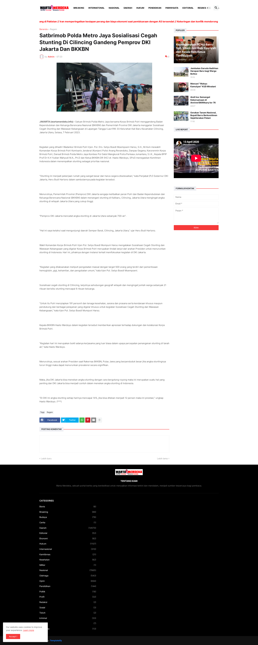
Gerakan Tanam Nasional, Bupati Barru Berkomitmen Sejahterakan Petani (203, 115)
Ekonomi (67, 538)
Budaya (67, 517)
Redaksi (202, 8)
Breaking (78, 8)
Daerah (128, 8)
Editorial (188, 8)
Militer (67, 565)
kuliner (67, 623)
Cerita (67, 522)
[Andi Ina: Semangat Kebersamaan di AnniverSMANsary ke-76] (181, 100)
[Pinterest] (87, 420)
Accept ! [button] (13, 636)
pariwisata (67, 628)
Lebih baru (46, 458)
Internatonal (96, 8)
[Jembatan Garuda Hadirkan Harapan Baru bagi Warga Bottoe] (181, 72)
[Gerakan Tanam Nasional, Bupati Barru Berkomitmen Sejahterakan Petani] (181, 116)
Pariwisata (171, 8)
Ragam (53, 29)
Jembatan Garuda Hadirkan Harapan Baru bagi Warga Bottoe (204, 71)
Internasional (67, 549)
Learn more (28, 630)
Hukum (140, 8)
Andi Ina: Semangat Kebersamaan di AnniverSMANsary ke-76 (203, 100)
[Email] (93, 420)
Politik (67, 591)
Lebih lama (162, 458)
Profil (67, 596)
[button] (208, 7)
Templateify (56, 640)
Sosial (67, 607)
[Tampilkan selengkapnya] (99, 420)
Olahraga (67, 575)
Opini (67, 581)
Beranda (43, 29)
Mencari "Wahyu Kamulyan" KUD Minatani (203, 85)
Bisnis (67, 506)
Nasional (114, 8)
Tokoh (67, 612)
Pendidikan (154, 8)
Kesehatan (67, 559)
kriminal (67, 618)
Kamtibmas (67, 554)
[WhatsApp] (82, 420)
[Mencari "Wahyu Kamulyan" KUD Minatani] (181, 87)
